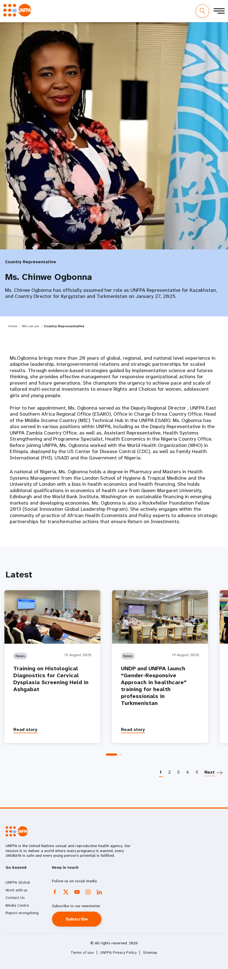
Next (209, 772)
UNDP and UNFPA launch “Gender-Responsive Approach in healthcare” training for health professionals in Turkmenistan (154, 686)
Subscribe (77, 919)
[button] (111, 754)
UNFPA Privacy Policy (118, 952)
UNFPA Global (18, 882)
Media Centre (17, 905)
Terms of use (82, 952)
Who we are (30, 326)
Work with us (17, 890)
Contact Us (15, 897)
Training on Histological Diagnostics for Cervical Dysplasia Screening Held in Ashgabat (50, 679)
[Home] (17, 10)
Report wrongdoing (22, 912)
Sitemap (150, 952)
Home (12, 326)
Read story (25, 729)
